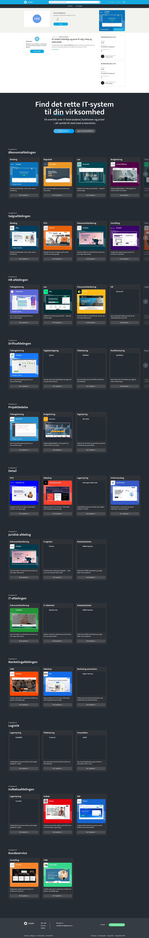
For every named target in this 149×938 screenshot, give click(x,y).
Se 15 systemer (57, 259)
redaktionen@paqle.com (64, 925)
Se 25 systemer (124, 259)
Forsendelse (82, 732)
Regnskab (48, 159)
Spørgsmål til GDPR (120, 936)
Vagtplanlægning (51, 350)
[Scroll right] (146, 178)
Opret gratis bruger (117, 925)
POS (45, 223)
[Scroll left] (3, 178)
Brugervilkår (110, 936)
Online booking (117, 478)
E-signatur (48, 541)
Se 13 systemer (90, 195)
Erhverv (43, 925)
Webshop (48, 478)
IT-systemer (79, 6)
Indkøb (47, 796)
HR (112, 287)
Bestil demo (37, 51)
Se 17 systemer (23, 322)
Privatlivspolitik (102, 936)
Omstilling (115, 223)
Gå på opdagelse (63, 131)
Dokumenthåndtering (86, 223)
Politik (43, 928)
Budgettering (116, 159)
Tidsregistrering (17, 287)
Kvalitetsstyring (118, 350)
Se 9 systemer (124, 322)
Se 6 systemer (124, 195)
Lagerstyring (82, 478)
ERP (78, 796)
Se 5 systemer (57, 577)
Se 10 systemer (57, 641)
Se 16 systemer (90, 259)
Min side (70, 6)
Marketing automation (87, 669)
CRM (12, 669)
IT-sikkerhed (49, 605)
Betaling (13, 159)
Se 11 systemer (23, 705)
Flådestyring (82, 350)
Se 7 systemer (57, 386)
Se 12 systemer (23, 195)
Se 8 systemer (124, 386)
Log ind (118, 2)
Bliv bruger (111, 2)
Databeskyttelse (84, 541)
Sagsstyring (82, 414)
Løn (78, 159)
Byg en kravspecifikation (85, 131)
